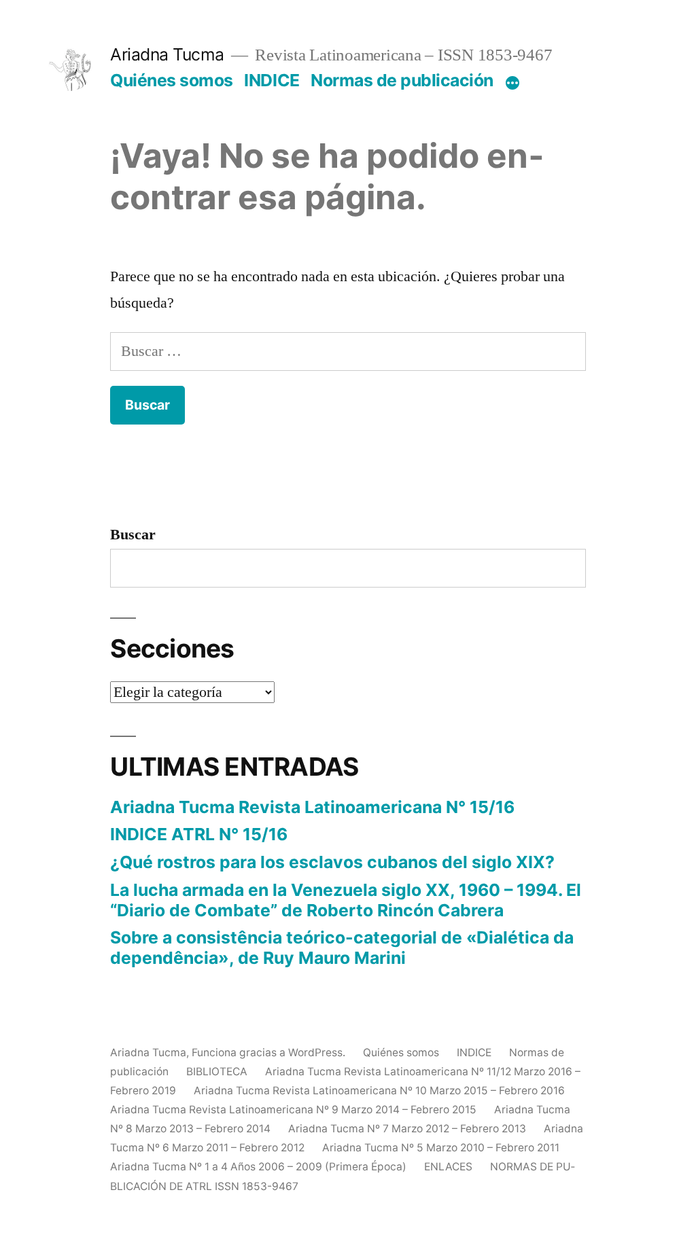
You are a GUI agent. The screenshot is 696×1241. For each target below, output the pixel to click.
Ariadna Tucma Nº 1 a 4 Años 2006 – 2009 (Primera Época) (258, 1166)
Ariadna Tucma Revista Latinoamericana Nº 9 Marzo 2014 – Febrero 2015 (293, 1109)
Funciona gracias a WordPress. (270, 1052)
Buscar (133, 534)
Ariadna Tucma (167, 54)
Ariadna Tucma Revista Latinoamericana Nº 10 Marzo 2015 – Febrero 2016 (379, 1090)
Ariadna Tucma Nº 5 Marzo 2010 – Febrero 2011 (440, 1147)
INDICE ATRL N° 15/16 (199, 834)
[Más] (512, 83)
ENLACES (448, 1166)
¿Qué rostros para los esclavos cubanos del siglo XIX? (332, 862)
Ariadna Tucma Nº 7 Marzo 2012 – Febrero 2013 (407, 1128)
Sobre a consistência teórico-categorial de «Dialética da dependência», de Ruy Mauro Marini (342, 947)
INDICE (271, 80)
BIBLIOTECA (216, 1071)
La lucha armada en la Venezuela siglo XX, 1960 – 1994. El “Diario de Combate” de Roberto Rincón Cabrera (345, 900)
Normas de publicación (402, 80)
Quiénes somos (171, 80)
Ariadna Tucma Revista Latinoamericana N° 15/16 (312, 807)
